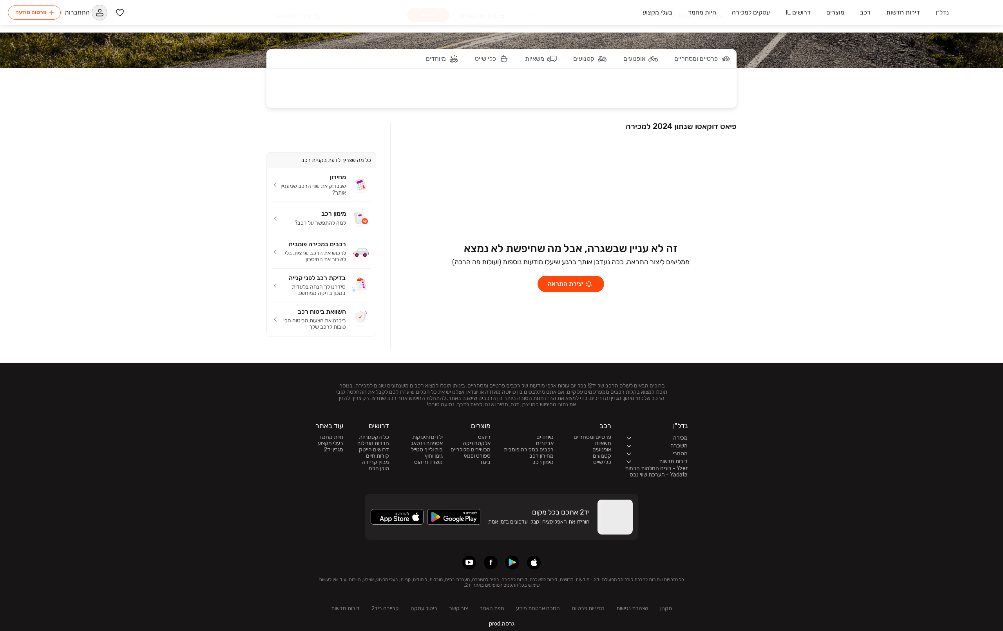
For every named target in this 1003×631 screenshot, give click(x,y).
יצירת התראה (565, 283)
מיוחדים (545, 437)
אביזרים (545, 443)
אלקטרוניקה (477, 443)
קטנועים (602, 456)
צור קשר (458, 608)
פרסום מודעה (30, 12)
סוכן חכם (379, 469)
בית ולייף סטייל (427, 450)
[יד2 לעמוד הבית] (976, 12)
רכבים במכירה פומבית (529, 450)
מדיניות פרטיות (588, 608)
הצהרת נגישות (632, 608)
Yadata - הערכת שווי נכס (659, 475)
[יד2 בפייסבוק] (491, 562)
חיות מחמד (331, 437)
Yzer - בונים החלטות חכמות (656, 469)
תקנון (666, 608)
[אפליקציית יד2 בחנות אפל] (534, 562)
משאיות (603, 443)
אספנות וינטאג (427, 443)
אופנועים (601, 450)
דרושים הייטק (374, 450)
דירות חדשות (345, 608)
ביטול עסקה (424, 608)
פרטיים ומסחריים (592, 437)
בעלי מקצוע (330, 443)
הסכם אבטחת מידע (538, 608)
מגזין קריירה (375, 462)
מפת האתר (492, 608)
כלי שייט (602, 462)
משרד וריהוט (428, 462)
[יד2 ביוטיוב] (469, 562)
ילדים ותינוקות (427, 437)
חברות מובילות (373, 443)
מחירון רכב (541, 456)
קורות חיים (377, 456)
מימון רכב (543, 462)
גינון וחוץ (434, 456)
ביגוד (485, 462)
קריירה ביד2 (385, 608)
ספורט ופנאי (477, 456)
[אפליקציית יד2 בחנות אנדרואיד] (512, 562)
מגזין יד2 (333, 450)
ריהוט (484, 437)
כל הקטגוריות (374, 437)
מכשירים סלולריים (471, 450)
